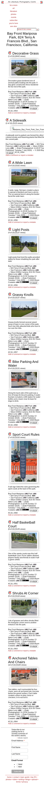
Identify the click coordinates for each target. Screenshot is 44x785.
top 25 (33, 777)
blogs (28, 779)
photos (13, 14)
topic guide (25, 777)
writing (21, 779)
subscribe (13, 20)
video (15, 779)
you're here (13, 23)
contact (16, 777)
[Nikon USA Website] (19, 100)
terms (18, 782)
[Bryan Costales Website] (17, 108)
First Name (16, 747)
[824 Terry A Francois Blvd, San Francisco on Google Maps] (33, 94)
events (13, 17)
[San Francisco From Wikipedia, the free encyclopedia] (24, 96)
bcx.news (13, 5)
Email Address (18, 740)
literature (13, 11)
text (20, 767)
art (14, 8)
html (20, 764)
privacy (25, 782)
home (9, 777)
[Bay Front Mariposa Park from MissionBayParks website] (26, 92)
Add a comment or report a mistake (22, 113)
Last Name (16, 754)
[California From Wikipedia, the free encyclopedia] (37, 96)
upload (34, 779)
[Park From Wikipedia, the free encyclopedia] (34, 92)
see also (13, 26)
